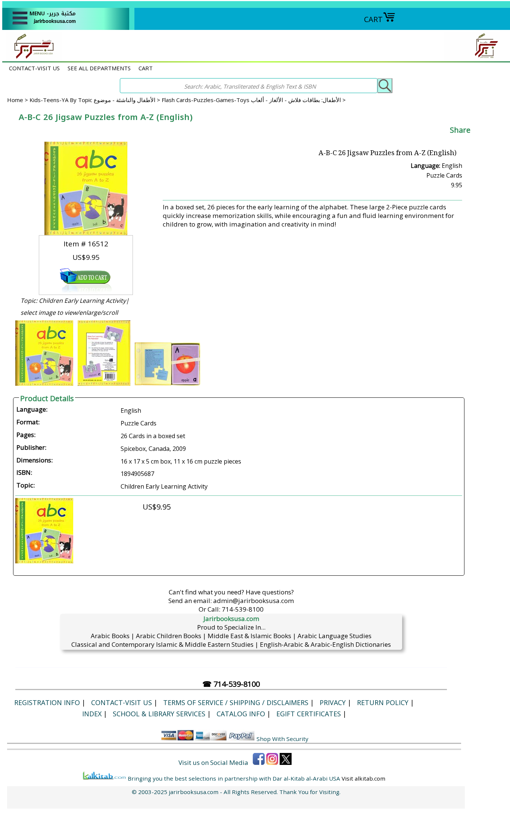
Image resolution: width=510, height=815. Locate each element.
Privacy (333, 702)
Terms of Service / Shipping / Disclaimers (235, 702)
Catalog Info (241, 713)
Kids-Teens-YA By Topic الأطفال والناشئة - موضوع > (95, 100)
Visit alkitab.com (363, 778)
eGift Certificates (308, 713)
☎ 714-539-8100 (231, 684)
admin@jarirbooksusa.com (253, 600)
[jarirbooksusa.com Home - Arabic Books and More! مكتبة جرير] (32, 57)
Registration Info (47, 702)
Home (15, 100)
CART (373, 19)
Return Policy (382, 702)
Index (92, 713)
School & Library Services (159, 713)
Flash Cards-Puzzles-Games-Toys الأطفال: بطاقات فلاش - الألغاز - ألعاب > (254, 100)
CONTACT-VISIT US (34, 68)
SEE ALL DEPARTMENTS (99, 68)
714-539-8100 (243, 609)
